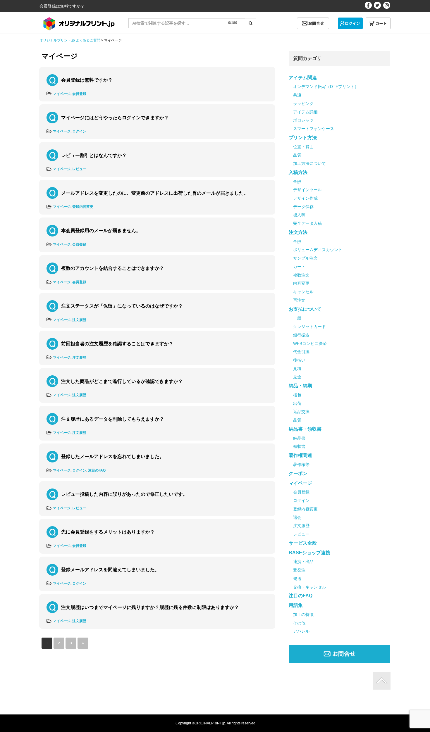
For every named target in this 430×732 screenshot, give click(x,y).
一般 (297, 318)
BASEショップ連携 (309, 552)
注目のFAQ (97, 470)
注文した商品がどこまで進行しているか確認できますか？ (122, 381)
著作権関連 (300, 455)
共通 (297, 95)
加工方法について (309, 163)
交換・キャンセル (309, 587)
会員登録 (79, 94)
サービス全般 (303, 543)
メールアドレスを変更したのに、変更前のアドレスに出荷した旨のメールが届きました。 (154, 193)
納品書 (299, 438)
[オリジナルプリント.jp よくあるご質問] (78, 21)
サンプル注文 (305, 258)
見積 (297, 368)
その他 (299, 623)
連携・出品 (303, 561)
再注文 (299, 300)
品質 (297, 155)
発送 (297, 578)
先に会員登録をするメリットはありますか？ (108, 531)
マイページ (61, 94)
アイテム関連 (303, 77)
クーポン (298, 473)
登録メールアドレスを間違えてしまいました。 (110, 569)
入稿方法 (298, 172)
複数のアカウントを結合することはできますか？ (112, 268)
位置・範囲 (303, 146)
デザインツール (307, 189)
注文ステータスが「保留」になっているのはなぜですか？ (122, 305)
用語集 (296, 605)
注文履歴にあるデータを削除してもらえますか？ (112, 419)
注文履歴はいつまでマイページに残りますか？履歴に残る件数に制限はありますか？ (150, 607)
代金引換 (301, 351)
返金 (297, 376)
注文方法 (298, 232)
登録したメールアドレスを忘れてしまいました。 (112, 456)
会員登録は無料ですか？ (87, 79)
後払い (299, 360)
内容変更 (301, 283)
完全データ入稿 (307, 223)
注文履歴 (79, 320)
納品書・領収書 (305, 429)
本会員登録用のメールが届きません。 (101, 230)
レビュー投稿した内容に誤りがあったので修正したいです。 (124, 494)
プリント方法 (303, 137)
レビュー (79, 169)
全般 (297, 181)
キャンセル (303, 291)
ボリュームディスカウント (317, 249)
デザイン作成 (305, 198)
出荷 (297, 403)
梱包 (297, 395)
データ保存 (303, 206)
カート (299, 266)
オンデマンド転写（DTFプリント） (326, 86)
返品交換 (301, 411)
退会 (297, 517)
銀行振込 (301, 335)
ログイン (79, 131)
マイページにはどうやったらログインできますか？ (115, 117)
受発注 (299, 570)
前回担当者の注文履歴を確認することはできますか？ (117, 343)
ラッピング (303, 103)
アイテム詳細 (305, 112)
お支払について (305, 309)
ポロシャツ (303, 120)
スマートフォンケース (313, 128)
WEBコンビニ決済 (310, 343)
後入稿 (299, 215)
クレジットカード (309, 326)
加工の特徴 (303, 614)
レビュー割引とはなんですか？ (94, 155)
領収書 (299, 446)
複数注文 (301, 275)
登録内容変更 (82, 207)
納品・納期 (300, 385)
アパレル (301, 631)
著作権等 (301, 464)
